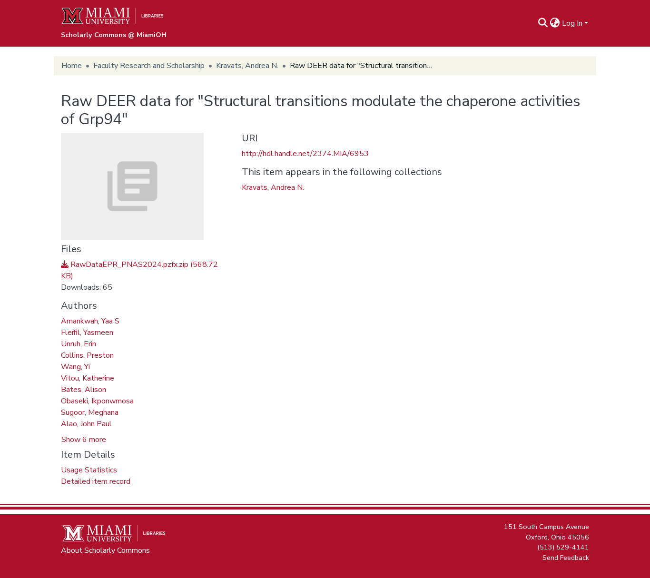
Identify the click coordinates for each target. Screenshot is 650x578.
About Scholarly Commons (105, 550)
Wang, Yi (75, 367)
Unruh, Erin (78, 344)
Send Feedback (565, 557)
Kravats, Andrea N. (247, 65)
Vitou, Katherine (87, 378)
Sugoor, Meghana (89, 412)
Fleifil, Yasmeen (87, 332)
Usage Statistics (89, 470)
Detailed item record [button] (95, 481)
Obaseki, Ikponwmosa (97, 401)
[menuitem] (555, 23)
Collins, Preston (87, 355)
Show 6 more (83, 439)
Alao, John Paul (86, 424)
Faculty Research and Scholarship (149, 65)
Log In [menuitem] (572, 23)
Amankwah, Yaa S (90, 321)
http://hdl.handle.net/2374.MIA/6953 (305, 153)
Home (71, 65)
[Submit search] (543, 23)
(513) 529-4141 (563, 547)
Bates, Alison (83, 389)
